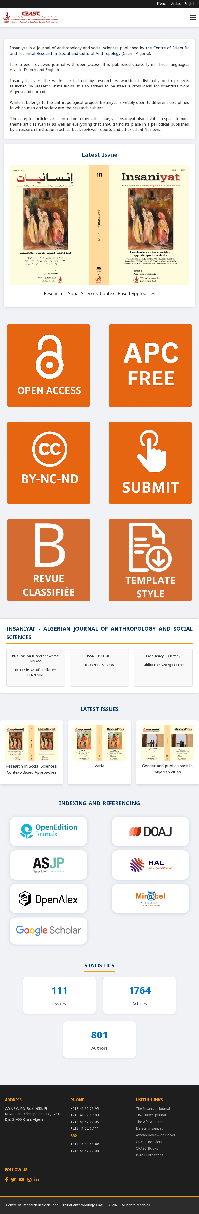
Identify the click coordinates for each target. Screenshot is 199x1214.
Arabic (176, 4)
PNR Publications (149, 1155)
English (189, 4)
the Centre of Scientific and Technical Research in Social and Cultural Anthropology (99, 50)
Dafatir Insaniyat (149, 1128)
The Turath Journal (151, 1115)
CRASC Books (147, 1148)
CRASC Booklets (149, 1142)
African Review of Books (155, 1135)
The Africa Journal (150, 1122)
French (162, 4)
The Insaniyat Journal (153, 1108)
